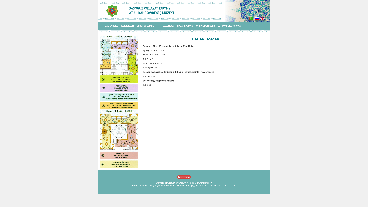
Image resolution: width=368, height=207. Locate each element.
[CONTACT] (262, 18)
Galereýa (168, 26)
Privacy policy (184, 177)
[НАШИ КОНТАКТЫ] (256, 18)
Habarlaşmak (185, 26)
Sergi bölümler (145, 26)
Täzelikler (127, 26)
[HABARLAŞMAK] (251, 18)
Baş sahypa (111, 26)
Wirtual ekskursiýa (229, 26)
